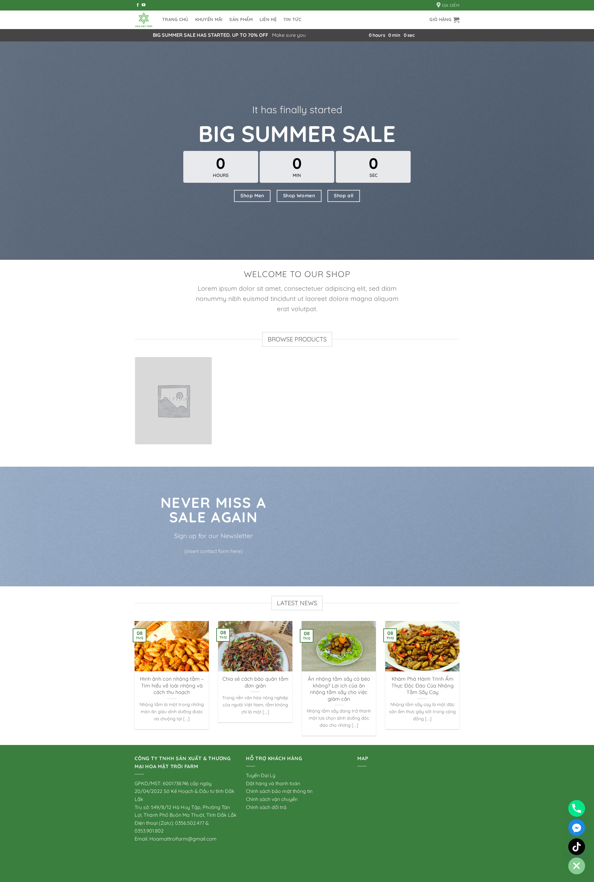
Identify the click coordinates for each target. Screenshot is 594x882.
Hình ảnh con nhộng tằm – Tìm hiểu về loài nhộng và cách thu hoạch (172, 685)
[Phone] (576, 808)
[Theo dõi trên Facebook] (138, 5)
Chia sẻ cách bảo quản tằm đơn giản (255, 682)
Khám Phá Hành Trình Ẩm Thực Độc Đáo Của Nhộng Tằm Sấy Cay (422, 685)
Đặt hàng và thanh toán (273, 783)
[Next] (460, 682)
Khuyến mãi (209, 19)
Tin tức (292, 19)
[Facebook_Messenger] (576, 827)
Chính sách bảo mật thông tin (279, 791)
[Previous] (133, 682)
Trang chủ (175, 19)
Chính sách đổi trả (266, 807)
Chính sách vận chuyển (272, 799)
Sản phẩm (240, 19)
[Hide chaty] (576, 866)
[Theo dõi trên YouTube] (143, 5)
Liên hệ (268, 19)
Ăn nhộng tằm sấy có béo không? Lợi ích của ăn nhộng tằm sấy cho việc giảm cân (339, 688)
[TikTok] (576, 846)
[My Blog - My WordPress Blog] (144, 20)
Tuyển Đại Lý (260, 775)
